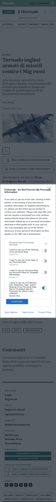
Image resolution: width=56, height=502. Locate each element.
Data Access (28, 312)
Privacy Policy (44, 312)
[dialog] (28, 251)
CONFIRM (17, 302)
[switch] (44, 250)
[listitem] (28, 243)
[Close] (50, 190)
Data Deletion (11, 312)
